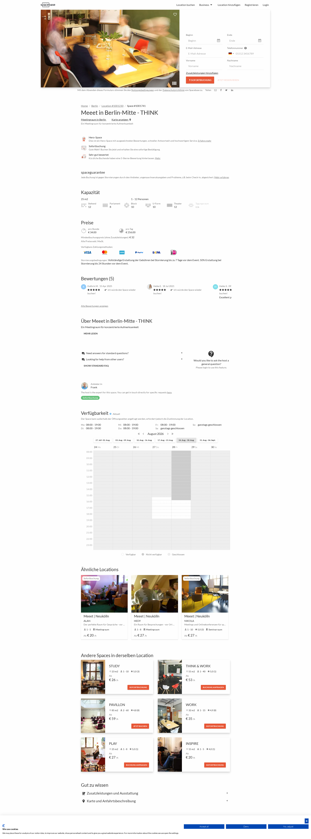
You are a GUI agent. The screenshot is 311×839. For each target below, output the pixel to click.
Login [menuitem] (266, 4)
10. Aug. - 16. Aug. (144, 440)
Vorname (190, 60)
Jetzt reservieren (228, 80)
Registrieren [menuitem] (251, 4)
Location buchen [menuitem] (185, 4)
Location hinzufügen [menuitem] (229, 4)
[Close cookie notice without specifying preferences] (307, 820)
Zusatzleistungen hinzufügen (202, 72)
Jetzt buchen (140, 726)
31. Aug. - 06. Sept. (208, 440)
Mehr (158, 158)
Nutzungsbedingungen (142, 90)
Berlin (94, 105)
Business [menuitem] (204, 4)
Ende (229, 35)
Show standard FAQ (96, 365)
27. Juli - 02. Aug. (103, 440)
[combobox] (231, 53)
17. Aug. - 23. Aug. (165, 440)
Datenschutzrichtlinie (173, 90)
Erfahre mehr (204, 140)
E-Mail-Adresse (194, 48)
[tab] (133, 353)
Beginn (189, 35)
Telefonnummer (235, 48)
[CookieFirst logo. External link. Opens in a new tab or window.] (3, 825)
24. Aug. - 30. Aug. (186, 440)
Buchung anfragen (213, 687)
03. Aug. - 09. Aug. (123, 440)
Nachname (232, 60)
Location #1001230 (112, 105)
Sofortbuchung (201, 80)
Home (84, 105)
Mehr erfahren (221, 177)
